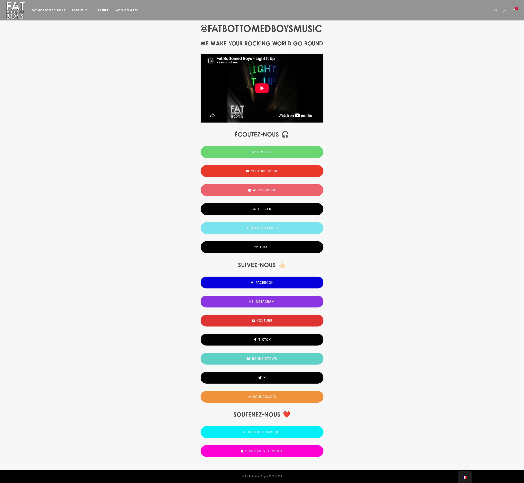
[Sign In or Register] (505, 10)
